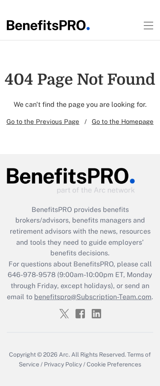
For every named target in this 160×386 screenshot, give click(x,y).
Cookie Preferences (114, 364)
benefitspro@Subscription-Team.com (92, 297)
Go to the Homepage (123, 121)
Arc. (64, 354)
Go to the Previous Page (42, 121)
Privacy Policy (63, 364)
